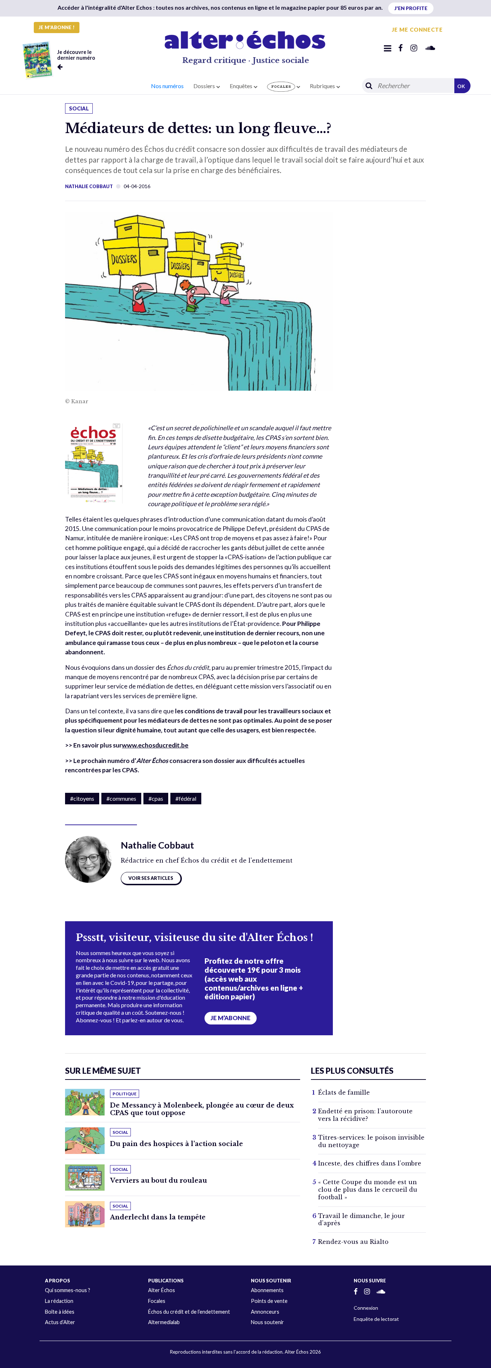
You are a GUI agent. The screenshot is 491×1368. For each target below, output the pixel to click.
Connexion (366, 1308)
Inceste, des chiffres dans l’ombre (369, 1163)
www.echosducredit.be (155, 745)
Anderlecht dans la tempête (158, 1217)
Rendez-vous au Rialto (353, 1241)
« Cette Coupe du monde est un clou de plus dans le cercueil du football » (367, 1189)
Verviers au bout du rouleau (158, 1181)
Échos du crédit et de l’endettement (189, 1312)
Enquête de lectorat (376, 1319)
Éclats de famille (344, 1092)
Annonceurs (265, 1312)
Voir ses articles (150, 878)
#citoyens (82, 798)
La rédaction (59, 1301)
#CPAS (155, 798)
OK (461, 86)
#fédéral (185, 798)
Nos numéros (167, 85)
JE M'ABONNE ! (56, 27)
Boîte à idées (59, 1312)
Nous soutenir (267, 1322)
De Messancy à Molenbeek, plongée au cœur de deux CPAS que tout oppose (202, 1109)
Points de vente (269, 1301)
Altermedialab (164, 1322)
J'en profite (410, 8)
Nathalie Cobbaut (89, 186)
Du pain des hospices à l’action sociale (176, 1144)
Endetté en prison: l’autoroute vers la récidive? (365, 1115)
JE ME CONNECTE (417, 29)
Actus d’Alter (60, 1322)
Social (79, 108)
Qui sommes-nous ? (67, 1290)
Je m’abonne (231, 1018)
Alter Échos (161, 1290)
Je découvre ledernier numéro (76, 55)
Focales (156, 1301)
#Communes (121, 798)
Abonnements (267, 1290)
